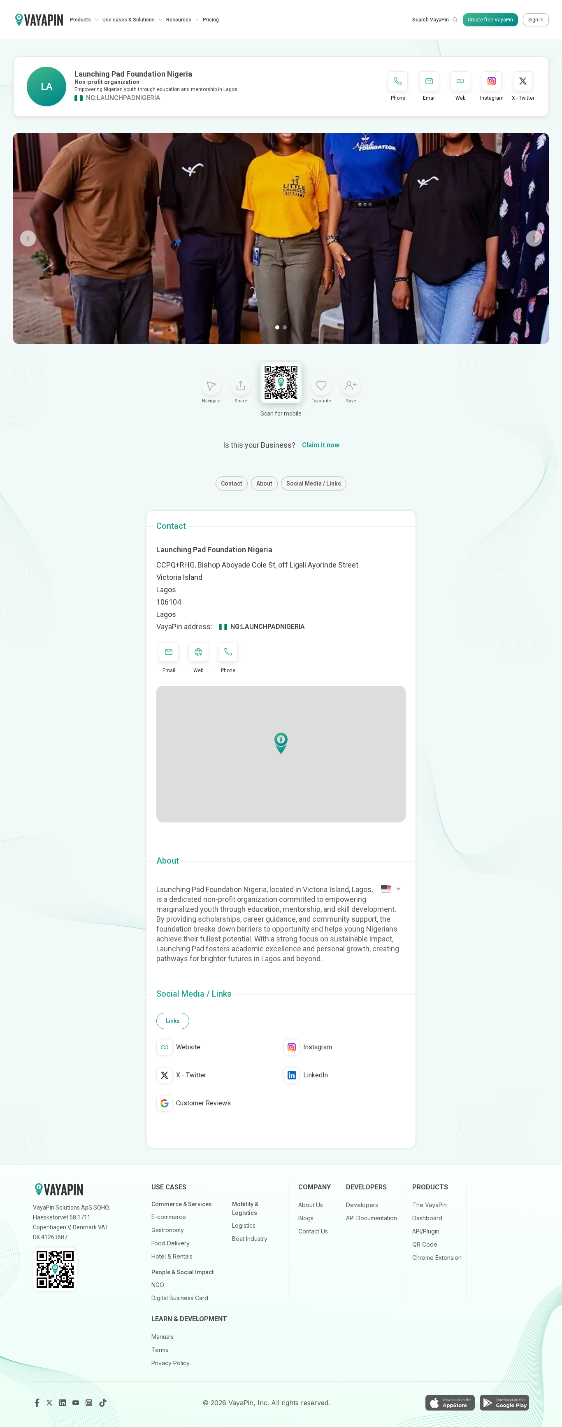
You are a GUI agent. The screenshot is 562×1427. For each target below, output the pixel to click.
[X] (50, 1403)
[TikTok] (103, 1403)
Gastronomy (167, 1229)
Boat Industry (249, 1238)
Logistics (243, 1225)
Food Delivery (170, 1243)
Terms (159, 1349)
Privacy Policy (170, 1362)
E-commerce (168, 1216)
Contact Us (313, 1231)
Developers (362, 1204)
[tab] (172, 1021)
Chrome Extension (437, 1257)
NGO (157, 1284)
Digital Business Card (179, 1297)
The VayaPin (429, 1204)
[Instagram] (90, 1403)
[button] (281, 743)
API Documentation (371, 1217)
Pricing (211, 20)
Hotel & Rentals (172, 1256)
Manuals (162, 1336)
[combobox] (391, 888)
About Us (310, 1204)
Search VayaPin (430, 20)
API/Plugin (425, 1231)
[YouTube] (76, 1403)
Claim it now (320, 445)
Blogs (306, 1217)
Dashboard (427, 1217)
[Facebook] (37, 1403)
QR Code (424, 1244)
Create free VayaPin (490, 20)
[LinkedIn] (63, 1403)
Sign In (535, 20)
